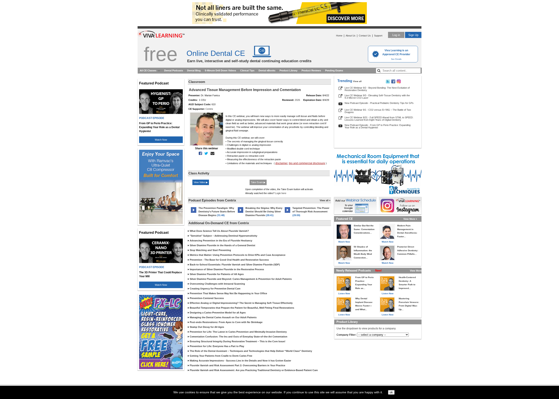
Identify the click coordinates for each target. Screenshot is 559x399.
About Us (350, 35)
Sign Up (413, 35)
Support (378, 35)
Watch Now (161, 139)
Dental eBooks (267, 70)
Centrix (209, 109)
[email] (211, 153)
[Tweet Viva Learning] (387, 82)
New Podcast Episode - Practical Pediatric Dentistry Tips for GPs (379, 103)
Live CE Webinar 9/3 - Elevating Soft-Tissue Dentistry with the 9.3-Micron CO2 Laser (377, 96)
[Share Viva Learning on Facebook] (393, 82)
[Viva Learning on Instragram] (398, 82)
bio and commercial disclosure (307, 163)
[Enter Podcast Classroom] (193, 213)
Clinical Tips (247, 70)
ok (391, 392)
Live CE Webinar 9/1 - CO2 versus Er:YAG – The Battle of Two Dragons (378, 111)
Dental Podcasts (173, 70)
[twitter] (205, 153)
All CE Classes (148, 70)
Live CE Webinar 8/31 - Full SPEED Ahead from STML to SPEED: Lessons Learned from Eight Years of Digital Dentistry (379, 118)
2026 (297, 100)
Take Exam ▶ (258, 182)
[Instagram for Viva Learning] (400, 205)
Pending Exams (334, 70)
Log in (396, 35)
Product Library (288, 70)
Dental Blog (194, 70)
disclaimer (281, 163)
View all (357, 81)
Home (339, 35)
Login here (280, 193)
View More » (410, 219)
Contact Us (365, 35)
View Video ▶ (201, 182)
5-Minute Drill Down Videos (220, 70)
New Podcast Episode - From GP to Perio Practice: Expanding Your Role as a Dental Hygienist (378, 126)
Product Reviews (311, 70)
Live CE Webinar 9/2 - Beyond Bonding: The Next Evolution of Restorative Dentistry (377, 88)
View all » (325, 200)
